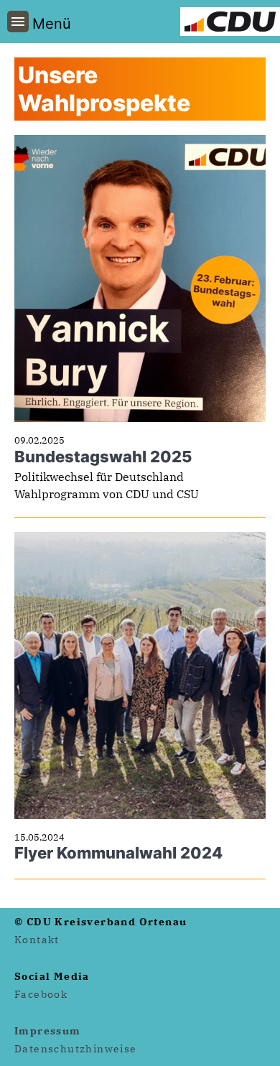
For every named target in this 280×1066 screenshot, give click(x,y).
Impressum (47, 1030)
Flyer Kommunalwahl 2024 (118, 852)
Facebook (40, 994)
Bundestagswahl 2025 (103, 456)
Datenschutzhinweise (75, 1048)
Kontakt (37, 939)
